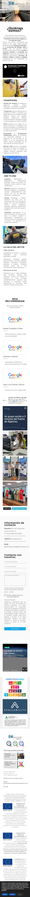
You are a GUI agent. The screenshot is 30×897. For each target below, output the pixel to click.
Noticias (7, 647)
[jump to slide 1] (13, 20)
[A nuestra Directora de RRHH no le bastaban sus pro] (15, 443)
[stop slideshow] (18, 20)
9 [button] (15, 670)
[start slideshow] (12, 20)
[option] (15, 657)
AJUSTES (4, 890)
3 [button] (7, 670)
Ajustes (20, 894)
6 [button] (11, 670)
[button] (23, 669)
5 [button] (10, 670)
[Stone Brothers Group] (17, 4)
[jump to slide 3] (16, 20)
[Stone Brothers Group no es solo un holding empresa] (15, 418)
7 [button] (12, 670)
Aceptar (5, 894)
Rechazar (12, 894)
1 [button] (4, 670)
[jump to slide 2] (15, 20)
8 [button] (14, 670)
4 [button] (8, 670)
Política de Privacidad (9, 600)
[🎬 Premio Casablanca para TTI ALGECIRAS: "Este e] (15, 468)
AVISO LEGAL (10, 794)
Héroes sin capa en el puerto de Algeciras (13, 653)
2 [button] (5, 670)
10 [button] (16, 670)
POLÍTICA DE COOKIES (19, 796)
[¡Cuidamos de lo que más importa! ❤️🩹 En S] (15, 494)
